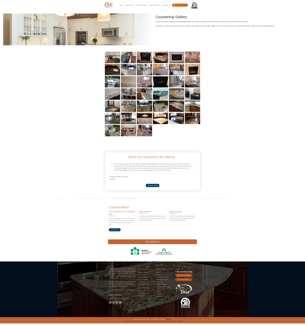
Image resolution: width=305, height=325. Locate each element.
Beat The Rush (145, 212)
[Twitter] (110, 302)
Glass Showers (141, 5)
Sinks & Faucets (154, 5)
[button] (180, 5)
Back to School (176, 212)
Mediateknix (168, 319)
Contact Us (165, 5)
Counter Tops (129, 5)
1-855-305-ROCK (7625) (183, 272)
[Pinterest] (120, 302)
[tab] (152, 321)
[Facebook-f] (113, 302)
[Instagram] (116, 302)
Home (121, 5)
